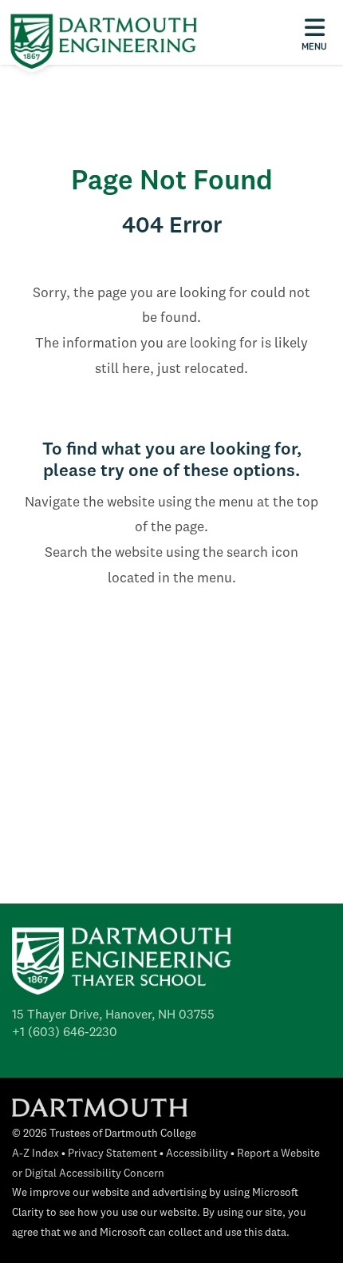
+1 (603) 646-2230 (64, 1033)
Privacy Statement (112, 1154)
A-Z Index (35, 1154)
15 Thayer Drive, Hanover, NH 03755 (113, 1015)
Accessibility (197, 1154)
